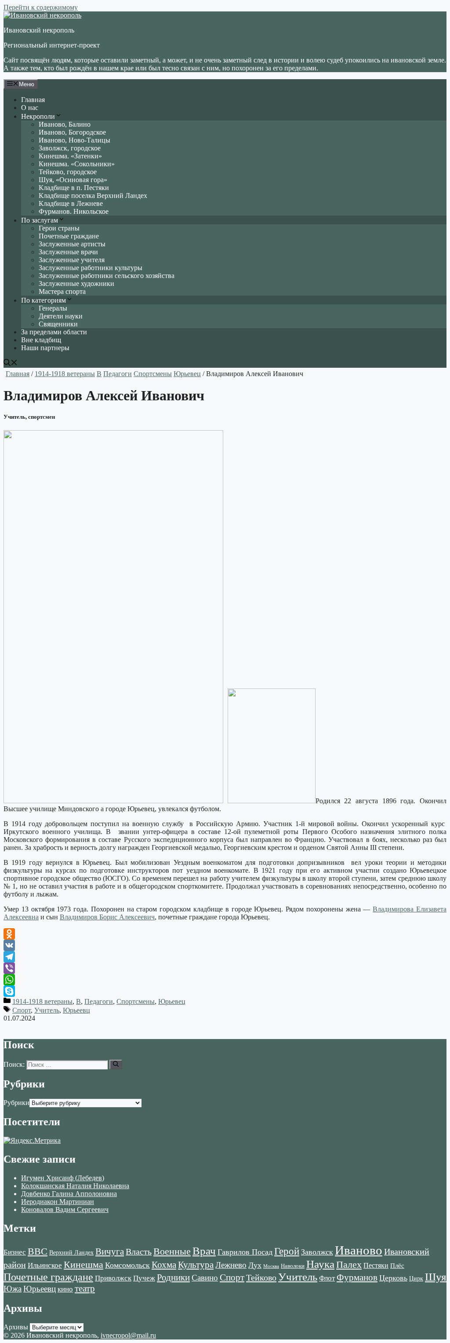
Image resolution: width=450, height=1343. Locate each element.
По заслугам (39, 220)
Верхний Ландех (71, 1252)
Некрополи (38, 116)
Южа (13, 1288)
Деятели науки (61, 316)
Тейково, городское (68, 172)
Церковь (393, 1277)
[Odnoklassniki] (225, 934)
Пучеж (144, 1277)
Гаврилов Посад (245, 1252)
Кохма (164, 1264)
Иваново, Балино (65, 124)
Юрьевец (187, 373)
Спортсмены (153, 373)
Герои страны (59, 228)
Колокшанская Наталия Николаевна (75, 1185)
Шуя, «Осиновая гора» (73, 179)
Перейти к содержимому (41, 7)
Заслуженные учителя (72, 259)
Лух (254, 1265)
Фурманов (357, 1277)
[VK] (225, 945)
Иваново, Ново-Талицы (74, 140)
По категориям (43, 300)
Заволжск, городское (70, 148)
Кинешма (83, 1264)
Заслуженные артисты (72, 244)
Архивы (16, 1327)
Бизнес (15, 1252)
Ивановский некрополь (39, 30)
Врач (204, 1251)
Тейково (261, 1277)
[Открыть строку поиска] (11, 363)
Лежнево (231, 1265)
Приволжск (113, 1278)
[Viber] (225, 968)
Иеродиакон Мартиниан (57, 1201)
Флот (327, 1278)
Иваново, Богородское (72, 132)
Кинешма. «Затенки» (70, 156)
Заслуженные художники (76, 283)
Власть (139, 1251)
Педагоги (117, 373)
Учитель (46, 1010)
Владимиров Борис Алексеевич (107, 917)
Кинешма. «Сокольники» (77, 164)
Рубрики (16, 1102)
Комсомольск (127, 1265)
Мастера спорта (62, 291)
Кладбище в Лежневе (71, 203)
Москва (271, 1266)
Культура (196, 1264)
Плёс (397, 1265)
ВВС (37, 1251)
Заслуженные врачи (68, 252)
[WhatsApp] (225, 979)
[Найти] (115, 1064)
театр (85, 1288)
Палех (349, 1264)
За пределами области (54, 332)
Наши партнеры (45, 347)
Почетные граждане (69, 236)
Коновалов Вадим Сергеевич (65, 1209)
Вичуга (109, 1251)
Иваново (358, 1250)
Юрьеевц (76, 1010)
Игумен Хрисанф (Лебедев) (62, 1178)
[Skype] (225, 991)
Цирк (416, 1278)
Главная (33, 99)
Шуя (435, 1277)
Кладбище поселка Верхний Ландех (93, 195)
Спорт (21, 1010)
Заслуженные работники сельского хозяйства (106, 275)
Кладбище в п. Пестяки (74, 187)
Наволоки (293, 1266)
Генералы (53, 308)
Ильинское (45, 1265)
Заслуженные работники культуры (90, 267)
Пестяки (375, 1265)
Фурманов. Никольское (74, 211)
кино (65, 1289)
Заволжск (317, 1252)
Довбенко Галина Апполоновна (69, 1193)
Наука (320, 1264)
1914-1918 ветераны (65, 373)
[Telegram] (225, 956)
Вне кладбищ (41, 340)
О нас (29, 107)
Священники (58, 324)
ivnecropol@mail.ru (128, 1335)
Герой (286, 1251)
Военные (172, 1251)
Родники (173, 1277)
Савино (205, 1277)
